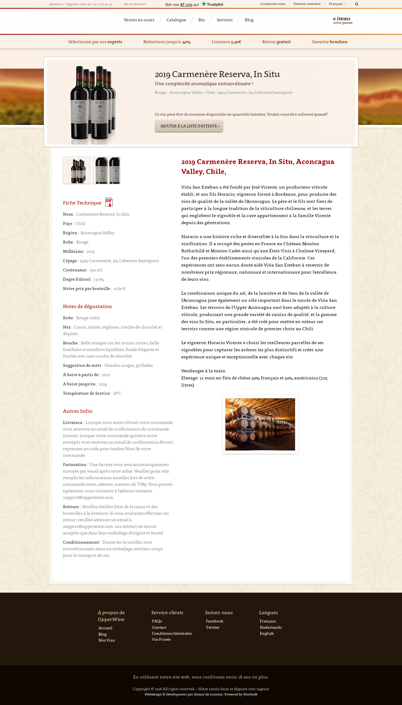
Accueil (105, 627)
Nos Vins (106, 640)
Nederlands (271, 627)
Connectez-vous (272, 4)
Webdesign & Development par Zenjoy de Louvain (184, 694)
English (267, 633)
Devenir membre (307, 4)
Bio (201, 19)
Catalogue (176, 19)
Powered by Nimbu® (241, 694)
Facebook (214, 621)
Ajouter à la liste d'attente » (190, 126)
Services (225, 19)
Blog (249, 19)
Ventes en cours (139, 19)
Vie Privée (161, 639)
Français (336, 4)
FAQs (157, 621)
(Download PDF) (109, 202)
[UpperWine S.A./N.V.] (76, 21)
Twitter (213, 627)
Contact (159, 627)
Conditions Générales (172, 633)
